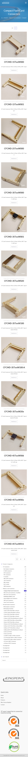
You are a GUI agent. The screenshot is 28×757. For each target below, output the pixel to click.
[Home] (1, 17)
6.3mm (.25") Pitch (8, 631)
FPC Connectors (7, 574)
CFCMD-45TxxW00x (14, 499)
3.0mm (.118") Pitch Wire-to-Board (11, 622)
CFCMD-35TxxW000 (14, 192)
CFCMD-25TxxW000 (14, 148)
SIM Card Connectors (8, 600)
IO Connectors (6, 566)
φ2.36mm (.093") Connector (10, 643)
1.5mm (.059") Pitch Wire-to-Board (11, 614)
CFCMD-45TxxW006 (14, 455)
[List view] (15, 28)
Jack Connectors (7, 580)
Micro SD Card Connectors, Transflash (12, 592)
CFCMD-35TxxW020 (14, 281)
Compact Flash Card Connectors (9, 59)
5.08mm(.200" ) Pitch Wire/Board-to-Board (13, 629)
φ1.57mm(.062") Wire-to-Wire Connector (13, 637)
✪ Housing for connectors (9, 606)
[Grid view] (12, 28)
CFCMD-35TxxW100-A (14, 367)
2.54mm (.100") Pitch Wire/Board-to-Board (13, 618)
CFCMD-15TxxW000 (14, 62)
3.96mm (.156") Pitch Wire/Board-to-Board (13, 624)
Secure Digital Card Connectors (10, 598)
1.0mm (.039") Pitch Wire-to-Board (11, 610)
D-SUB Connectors (8, 571)
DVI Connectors (7, 572)
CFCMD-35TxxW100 (14, 323)
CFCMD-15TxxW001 (14, 104)
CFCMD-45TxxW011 (14, 544)
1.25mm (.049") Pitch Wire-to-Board (12, 612)
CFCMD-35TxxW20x (14, 411)
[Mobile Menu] (26, 2)
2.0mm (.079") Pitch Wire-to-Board (11, 616)
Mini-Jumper (6, 582)
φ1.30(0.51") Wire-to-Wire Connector (12, 635)
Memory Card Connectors (19, 59)
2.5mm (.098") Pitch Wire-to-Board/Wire (13, 620)
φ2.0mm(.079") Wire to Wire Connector (12, 639)
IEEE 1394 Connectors (8, 578)
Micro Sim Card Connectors (10, 594)
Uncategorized (6, 645)
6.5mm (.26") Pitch (8, 633)
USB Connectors (7, 586)
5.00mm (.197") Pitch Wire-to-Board (12, 628)
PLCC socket (6, 584)
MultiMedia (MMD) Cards (9, 596)
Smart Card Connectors (9, 602)
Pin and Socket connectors (9, 604)
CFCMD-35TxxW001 (14, 236)
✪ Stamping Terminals (8, 608)
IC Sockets (6, 576)
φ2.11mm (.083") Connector (10, 641)
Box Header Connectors (9, 569)
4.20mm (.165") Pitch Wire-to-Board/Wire (13, 626)
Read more (14, 70)
